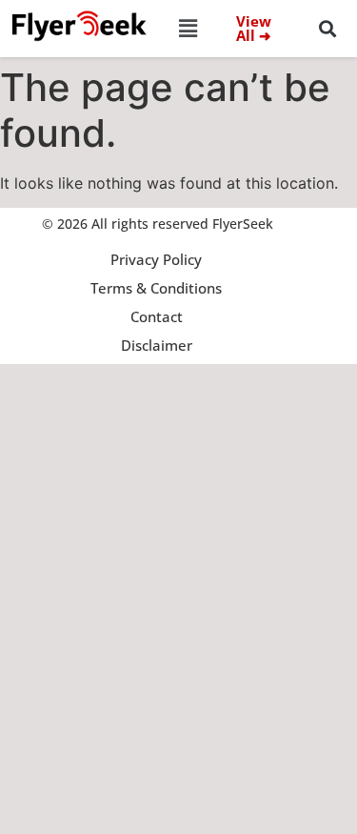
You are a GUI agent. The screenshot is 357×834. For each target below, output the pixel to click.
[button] (187, 28)
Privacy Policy (156, 259)
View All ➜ (253, 28)
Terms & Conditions (156, 287)
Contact (156, 316)
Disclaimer (156, 345)
